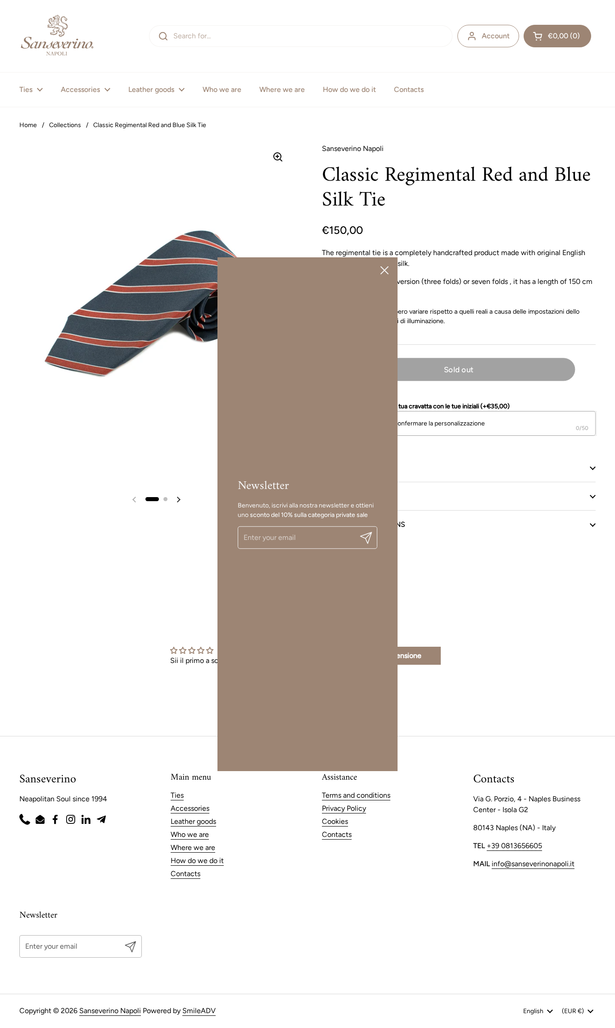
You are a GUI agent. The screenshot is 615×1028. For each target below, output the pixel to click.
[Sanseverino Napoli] (57, 36)
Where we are (193, 847)
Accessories (190, 808)
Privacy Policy (344, 808)
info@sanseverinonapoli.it (533, 863)
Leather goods (193, 821)
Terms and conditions (356, 795)
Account (496, 36)
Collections (65, 125)
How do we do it (197, 860)
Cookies (335, 821)
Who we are (190, 834)
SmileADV (199, 1010)
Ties (177, 795)
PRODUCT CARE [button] (349, 496)
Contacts (185, 873)
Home (28, 125)
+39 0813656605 (514, 845)
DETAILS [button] (335, 467)
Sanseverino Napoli (110, 1010)
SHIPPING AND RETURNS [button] (363, 524)
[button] (557, 36)
